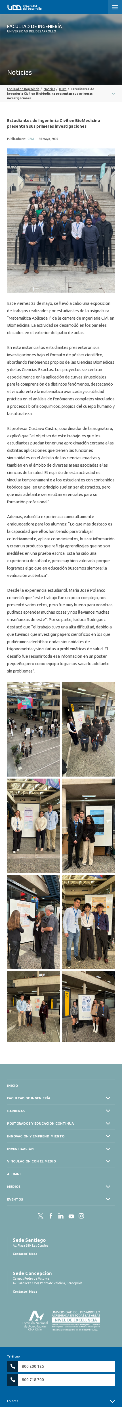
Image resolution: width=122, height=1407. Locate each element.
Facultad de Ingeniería (34, 28)
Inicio (12, 1085)
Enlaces (12, 1401)
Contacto (20, 1253)
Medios (13, 1186)
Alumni (14, 1174)
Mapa (33, 1253)
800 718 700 (33, 1379)
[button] (115, 7)
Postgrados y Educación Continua (40, 1123)
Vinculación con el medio (31, 1161)
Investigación (20, 1149)
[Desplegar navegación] (61, 93)
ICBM (30, 138)
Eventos (15, 1199)
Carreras (16, 1111)
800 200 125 (33, 1366)
